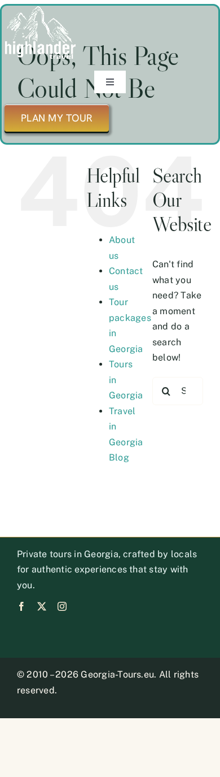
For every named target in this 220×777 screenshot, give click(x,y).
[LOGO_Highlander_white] (40, 10)
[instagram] (62, 606)
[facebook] (21, 606)
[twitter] (41, 606)
